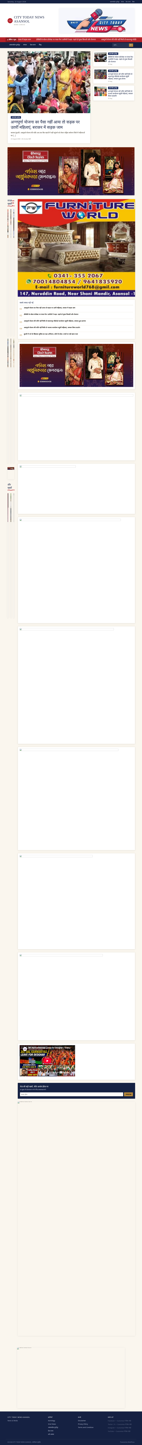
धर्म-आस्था (51, 1434)
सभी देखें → (13, 203)
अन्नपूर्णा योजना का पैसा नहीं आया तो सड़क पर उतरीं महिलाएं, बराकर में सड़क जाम (33, 40)
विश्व (133, 2)
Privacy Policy (83, 1424)
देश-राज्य (128, 2)
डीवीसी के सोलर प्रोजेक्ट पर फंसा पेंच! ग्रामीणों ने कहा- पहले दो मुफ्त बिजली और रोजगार (95, 40)
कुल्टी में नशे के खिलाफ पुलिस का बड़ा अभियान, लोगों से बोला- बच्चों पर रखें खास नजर (51, 334)
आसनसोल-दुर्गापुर (114, 2)
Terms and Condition (86, 1428)
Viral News (52, 1424)
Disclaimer (82, 1421)
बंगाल (122, 2)
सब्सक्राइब (128, 1094)
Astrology (51, 1421)
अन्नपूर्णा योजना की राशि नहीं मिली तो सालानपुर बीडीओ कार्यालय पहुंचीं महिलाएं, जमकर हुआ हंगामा (55, 321)
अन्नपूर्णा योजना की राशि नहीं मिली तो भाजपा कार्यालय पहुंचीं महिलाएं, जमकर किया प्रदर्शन (52, 328)
